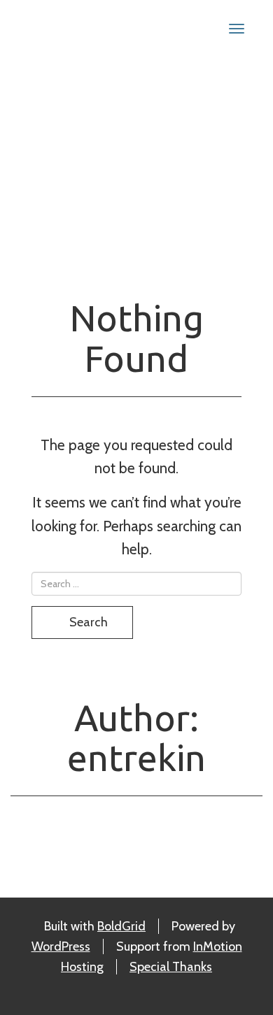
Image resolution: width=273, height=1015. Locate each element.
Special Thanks (171, 966)
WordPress (60, 946)
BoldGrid (121, 926)
